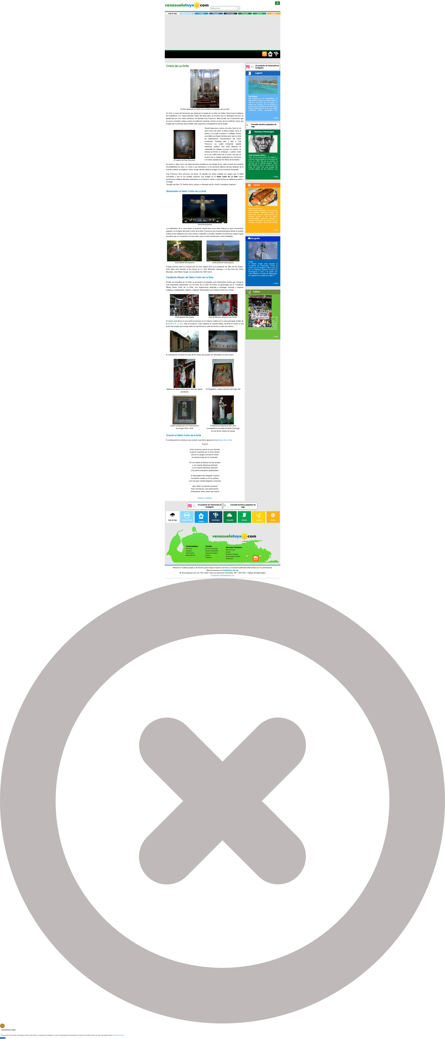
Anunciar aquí (230, 550)
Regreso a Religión (205, 498)
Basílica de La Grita (175, 324)
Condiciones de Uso (118, 1035)
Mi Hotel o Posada (232, 554)
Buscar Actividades (211, 551)
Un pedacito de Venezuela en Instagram (267, 67)
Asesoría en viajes (211, 553)
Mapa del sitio (190, 555)
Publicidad (229, 558)
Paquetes (208, 557)
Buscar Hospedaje (211, 548)
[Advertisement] (222, 32)
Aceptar (2, 1038)
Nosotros (189, 548)
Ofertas (207, 555)
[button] (264, 56)
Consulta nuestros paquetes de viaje (263, 125)
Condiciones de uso (230, 570)
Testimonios (190, 553)
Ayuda (228, 552)
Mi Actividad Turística (233, 556)
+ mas (275, 118)
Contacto (189, 551)
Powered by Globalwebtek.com (222, 575)
